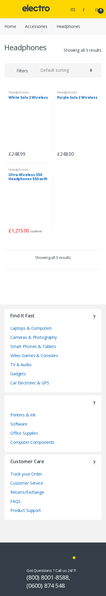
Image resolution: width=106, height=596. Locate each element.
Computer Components (32, 442)
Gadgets (18, 373)
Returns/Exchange (27, 492)
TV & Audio (21, 364)
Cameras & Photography (33, 337)
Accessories (36, 26)
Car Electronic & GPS (29, 383)
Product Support (25, 510)
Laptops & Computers (31, 328)
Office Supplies (24, 433)
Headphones (19, 92)
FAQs (15, 501)
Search (73, 9)
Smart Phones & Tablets (33, 346)
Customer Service (26, 483)
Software (18, 424)
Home (10, 26)
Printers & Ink (23, 415)
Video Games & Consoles (34, 355)
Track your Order (26, 474)
